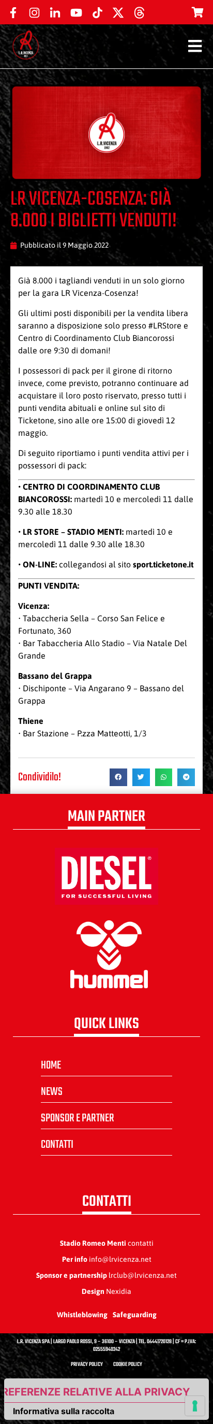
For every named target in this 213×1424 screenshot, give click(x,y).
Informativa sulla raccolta (63, 1411)
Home (51, 1065)
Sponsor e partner (77, 1118)
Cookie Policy (127, 1364)
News (52, 1092)
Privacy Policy (87, 1364)
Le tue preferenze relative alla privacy (97, 1392)
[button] (118, 777)
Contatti (57, 1145)
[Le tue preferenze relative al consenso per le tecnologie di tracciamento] (195, 1406)
